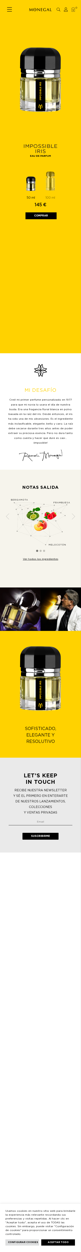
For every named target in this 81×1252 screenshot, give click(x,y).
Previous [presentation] (7, 516)
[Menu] (9, 10)
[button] (37, 551)
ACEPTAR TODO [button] (58, 1242)
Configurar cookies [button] (23, 1242)
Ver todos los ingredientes (40, 559)
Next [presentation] (73, 516)
